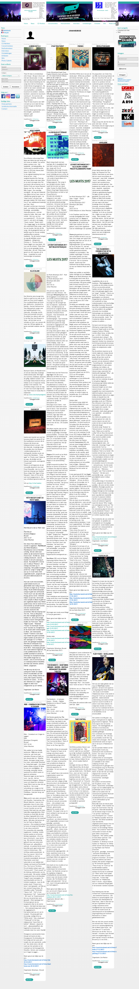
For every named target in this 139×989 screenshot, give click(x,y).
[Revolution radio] (103, 70)
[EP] (35, 367)
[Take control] (80, 744)
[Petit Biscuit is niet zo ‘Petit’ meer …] (35, 524)
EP (35, 343)
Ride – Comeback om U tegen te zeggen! (34, 705)
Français (6, 32)
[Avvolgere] (103, 167)
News (32, 23)
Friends (80, 46)
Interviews (76, 23)
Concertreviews (53, 23)
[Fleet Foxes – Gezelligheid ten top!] (103, 680)
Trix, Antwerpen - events (102, 10)
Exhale (80, 625)
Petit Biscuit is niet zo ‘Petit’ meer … (34, 499)
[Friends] (80, 70)
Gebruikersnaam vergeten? (124, 79)
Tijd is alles (103, 556)
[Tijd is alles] (103, 578)
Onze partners (7, 104)
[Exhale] (80, 649)
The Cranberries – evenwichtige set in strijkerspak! (103, 251)
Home (26, 23)
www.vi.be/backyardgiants (37, 394)
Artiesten (97, 23)
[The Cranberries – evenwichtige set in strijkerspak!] (103, 278)
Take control (80, 719)
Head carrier (35, 130)
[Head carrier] (35, 155)
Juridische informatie (9, 106)
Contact (4, 109)
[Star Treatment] (57, 70)
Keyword (4, 67)
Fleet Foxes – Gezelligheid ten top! (103, 655)
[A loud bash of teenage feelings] (57, 159)
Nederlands (7, 30)
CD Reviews (41, 23)
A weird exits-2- (35, 46)
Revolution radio (103, 46)
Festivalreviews (65, 23)
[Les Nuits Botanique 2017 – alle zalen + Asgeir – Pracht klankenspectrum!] (80, 193)
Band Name (5, 78)
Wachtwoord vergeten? (123, 81)
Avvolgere (103, 143)
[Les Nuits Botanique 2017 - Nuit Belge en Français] (57, 271)
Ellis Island (34, 271)
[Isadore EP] (35, 434)
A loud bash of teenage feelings (58, 133)
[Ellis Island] (35, 293)
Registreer (120, 78)
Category (4, 73)
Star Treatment (57, 46)
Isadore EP (35, 409)
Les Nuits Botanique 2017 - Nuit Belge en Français (57, 246)
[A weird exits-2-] (35, 70)
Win (104, 23)
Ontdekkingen (87, 23)
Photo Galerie (113, 23)
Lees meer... (29, 125)
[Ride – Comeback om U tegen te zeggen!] (35, 731)
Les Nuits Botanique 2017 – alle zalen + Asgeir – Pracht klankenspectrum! (80, 166)
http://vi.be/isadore (35, 483)
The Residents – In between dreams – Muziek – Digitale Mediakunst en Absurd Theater (57, 668)
